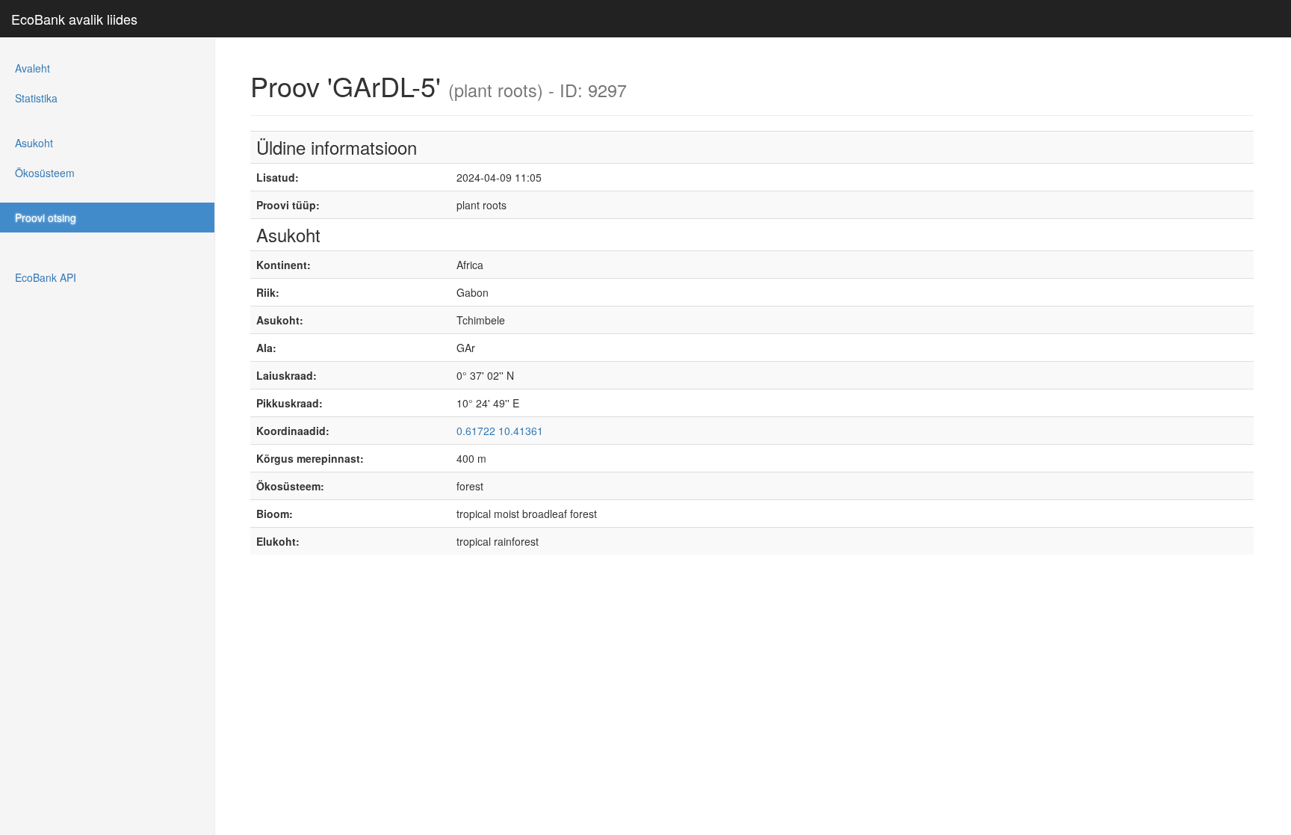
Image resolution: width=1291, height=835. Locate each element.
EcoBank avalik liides (74, 18)
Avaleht (32, 68)
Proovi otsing (45, 217)
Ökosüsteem (45, 172)
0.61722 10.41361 (499, 430)
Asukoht (34, 142)
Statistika (36, 97)
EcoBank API (45, 277)
